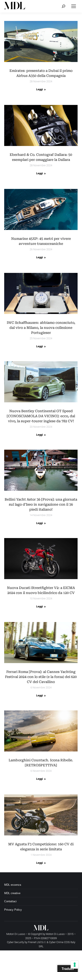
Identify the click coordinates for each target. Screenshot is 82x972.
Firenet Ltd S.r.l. (37, 942)
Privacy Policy (13, 909)
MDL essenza (12, 884)
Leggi (39, 89)
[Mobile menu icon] (73, 6)
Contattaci (10, 901)
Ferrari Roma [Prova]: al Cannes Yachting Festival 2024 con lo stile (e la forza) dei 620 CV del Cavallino (41, 677)
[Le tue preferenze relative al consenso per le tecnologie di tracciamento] (75, 965)
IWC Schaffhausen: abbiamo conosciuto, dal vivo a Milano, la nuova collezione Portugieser (41, 328)
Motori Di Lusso (55, 934)
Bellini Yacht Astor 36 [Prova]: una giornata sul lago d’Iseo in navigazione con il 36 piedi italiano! (41, 504)
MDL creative (12, 893)
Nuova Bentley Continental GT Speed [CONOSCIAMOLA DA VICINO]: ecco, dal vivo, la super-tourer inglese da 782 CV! (41, 416)
